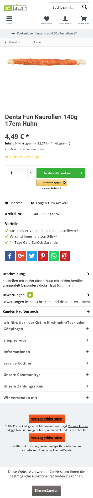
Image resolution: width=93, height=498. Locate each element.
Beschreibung (14, 273)
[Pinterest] (43, 256)
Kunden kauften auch (20, 311)
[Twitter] (32, 256)
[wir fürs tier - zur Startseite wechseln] (23, 7)
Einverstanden (46, 490)
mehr (69, 285)
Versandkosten (78, 426)
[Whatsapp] (54, 256)
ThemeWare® (62, 450)
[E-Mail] (65, 256)
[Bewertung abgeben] (46, 130)
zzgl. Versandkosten (33, 149)
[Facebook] (10, 256)
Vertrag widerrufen (46, 418)
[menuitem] (9, 20)
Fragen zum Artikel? (51, 203)
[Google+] (21, 256)
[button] (51, 184)
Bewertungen (14, 295)
